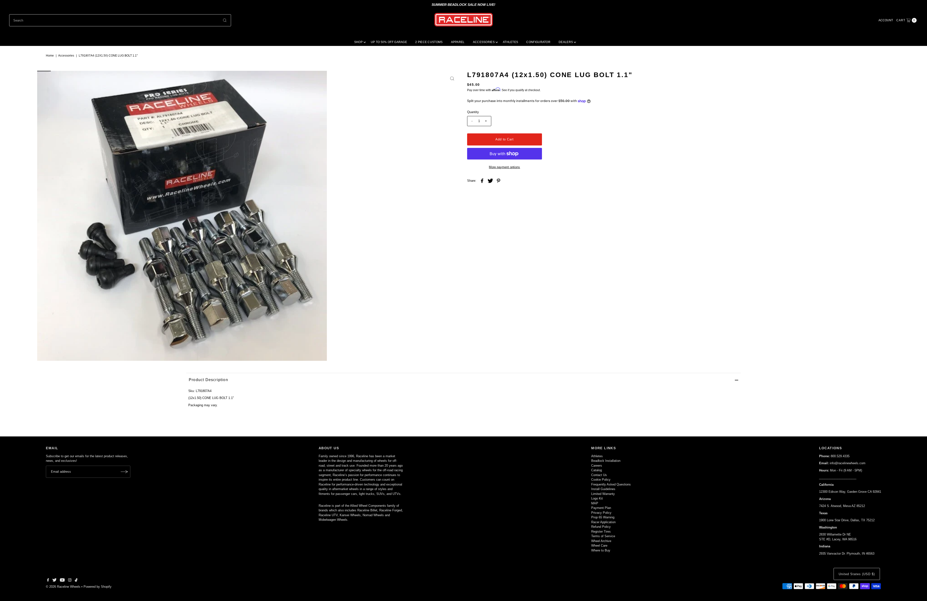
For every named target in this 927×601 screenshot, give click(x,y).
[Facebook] (48, 580)
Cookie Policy (601, 479)
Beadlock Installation (605, 461)
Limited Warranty (603, 494)
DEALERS (566, 42)
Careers (596, 465)
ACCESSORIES (484, 42)
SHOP (358, 42)
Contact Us (599, 475)
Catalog (596, 470)
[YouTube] (62, 580)
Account (885, 20)
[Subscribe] (124, 472)
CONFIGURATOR (538, 42)
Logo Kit (597, 498)
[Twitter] (54, 580)
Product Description (208, 380)
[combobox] (120, 20)
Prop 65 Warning (602, 517)
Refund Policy (601, 527)
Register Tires (601, 531)
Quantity (473, 112)
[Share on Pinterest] (498, 180)
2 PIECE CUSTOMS (429, 42)
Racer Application (603, 522)
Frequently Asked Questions (611, 484)
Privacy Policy (601, 512)
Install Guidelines (603, 489)
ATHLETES (510, 42)
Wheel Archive (601, 541)
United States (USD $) (857, 574)
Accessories (66, 55)
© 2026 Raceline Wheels (63, 586)
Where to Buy (600, 550)
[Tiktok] (76, 580)
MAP (594, 503)
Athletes (597, 456)
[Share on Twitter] (490, 180)
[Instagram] (69, 580)
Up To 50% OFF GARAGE (389, 42)
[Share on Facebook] (482, 180)
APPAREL (458, 42)
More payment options (504, 167)
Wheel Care (599, 545)
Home (50, 55)
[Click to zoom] (452, 78)
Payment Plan (601, 508)
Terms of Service (603, 536)
